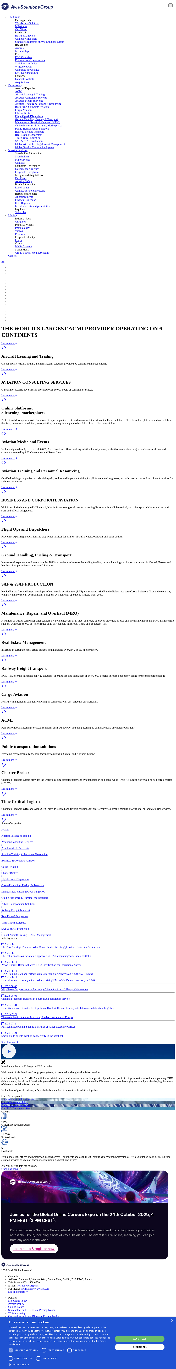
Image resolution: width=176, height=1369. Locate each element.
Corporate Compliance (27, 172)
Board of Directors (25, 35)
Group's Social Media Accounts (32, 252)
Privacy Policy (16, 1303)
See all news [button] (8, 1042)
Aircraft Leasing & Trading (30, 94)
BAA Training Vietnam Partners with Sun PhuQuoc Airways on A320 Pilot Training (47, 972)
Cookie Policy (16, 1306)
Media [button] (12, 215)
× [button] (172, 1320)
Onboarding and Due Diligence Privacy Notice (33, 1316)
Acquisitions (22, 82)
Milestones (21, 26)
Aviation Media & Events (29, 100)
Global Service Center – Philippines (34, 147)
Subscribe (20, 212)
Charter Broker (23, 113)
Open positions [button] (9, 1168)
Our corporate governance (15, 1105)
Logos (18, 240)
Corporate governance (27, 69)
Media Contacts (23, 246)
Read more (14, 1344)
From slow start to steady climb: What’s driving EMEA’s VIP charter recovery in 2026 (48, 979)
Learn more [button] (8, 343)
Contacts (20, 162)
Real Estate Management (28, 134)
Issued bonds (22, 187)
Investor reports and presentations (33, 206)
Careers (12, 255)
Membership (22, 51)
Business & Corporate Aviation (32, 106)
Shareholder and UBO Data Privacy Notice (31, 1310)
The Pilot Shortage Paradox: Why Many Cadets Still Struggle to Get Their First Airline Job (50, 945)
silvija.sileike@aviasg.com (35, 1288)
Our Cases (20, 178)
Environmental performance (30, 60)
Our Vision (21, 29)
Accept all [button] (139, 1338)
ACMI (18, 91)
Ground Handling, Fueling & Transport (36, 119)
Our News (20, 221)
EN (3, 261)
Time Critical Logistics (27, 137)
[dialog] (88, 1343)
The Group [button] (14, 17)
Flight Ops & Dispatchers (29, 116)
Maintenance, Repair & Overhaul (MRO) (37, 122)
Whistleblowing (23, 66)
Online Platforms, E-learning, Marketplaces (38, 125)
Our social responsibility (14, 1102)
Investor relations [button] (18, 150)
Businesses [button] (14, 85)
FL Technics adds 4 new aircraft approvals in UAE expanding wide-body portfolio (46, 954)
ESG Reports (22, 203)
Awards (19, 48)
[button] (2, 348)
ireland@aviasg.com (28, 1285)
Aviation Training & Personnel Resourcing (38, 103)
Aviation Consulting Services (31, 97)
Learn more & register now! (34, 1249)
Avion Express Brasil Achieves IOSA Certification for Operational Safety (41, 963)
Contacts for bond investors (30, 190)
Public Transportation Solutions (32, 128)
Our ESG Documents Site (15, 1108)
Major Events (22, 159)
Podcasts (20, 234)
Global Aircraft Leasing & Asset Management (40, 144)
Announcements (24, 196)
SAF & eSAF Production (29, 141)
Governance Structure (27, 168)
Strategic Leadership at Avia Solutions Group (39, 41)
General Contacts (24, 79)
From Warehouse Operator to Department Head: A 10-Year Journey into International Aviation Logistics (57, 1006)
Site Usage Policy (18, 1300)
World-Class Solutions (27, 23)
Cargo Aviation (23, 110)
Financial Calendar (25, 199)
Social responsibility (26, 63)
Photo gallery (22, 227)
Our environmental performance (18, 1099)
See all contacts (17, 1291)
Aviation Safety (23, 181)
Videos (19, 230)
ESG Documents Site (26, 72)
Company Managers (26, 38)
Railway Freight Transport (29, 131)
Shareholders (22, 156)
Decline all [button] (140, 1347)
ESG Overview (23, 57)
